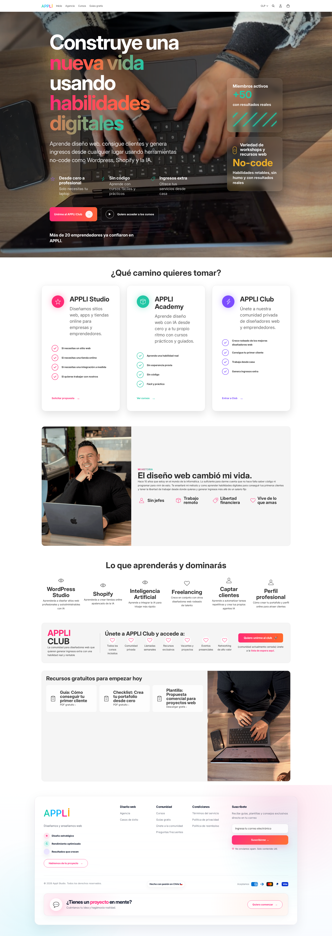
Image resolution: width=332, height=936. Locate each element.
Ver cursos (146, 398)
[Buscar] (273, 6)
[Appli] (57, 812)
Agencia (125, 813)
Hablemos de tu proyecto (66, 863)
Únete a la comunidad (169, 826)
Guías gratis (163, 819)
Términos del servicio (205, 813)
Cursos (160, 813)
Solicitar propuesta (66, 398)
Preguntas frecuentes (169, 832)
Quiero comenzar (265, 904)
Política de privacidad (205, 819)
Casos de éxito (129, 819)
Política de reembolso (205, 826)
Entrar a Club (232, 398)
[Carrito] (288, 6)
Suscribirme (260, 839)
